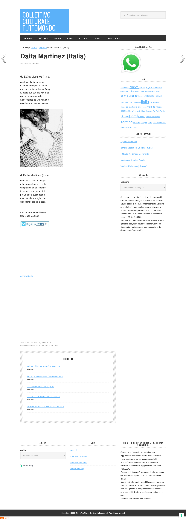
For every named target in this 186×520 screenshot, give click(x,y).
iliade (139, 102)
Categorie (125, 181)
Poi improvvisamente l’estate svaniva (45, 376)
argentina (151, 87)
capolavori (124, 91)
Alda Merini (125, 87)
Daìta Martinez (47, 345)
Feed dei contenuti (78, 456)
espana (142, 96)
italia (43, 342)
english (134, 95)
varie (134, 127)
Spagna (144, 122)
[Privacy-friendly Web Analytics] (5, 518)
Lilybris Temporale (129, 141)
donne (124, 96)
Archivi (23, 450)
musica (151, 106)
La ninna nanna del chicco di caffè (43, 396)
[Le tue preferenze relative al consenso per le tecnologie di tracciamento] (181, 515)
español (36, 342)
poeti (49, 342)
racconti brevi (150, 116)
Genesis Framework (100, 513)
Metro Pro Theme (82, 513)
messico (124, 106)
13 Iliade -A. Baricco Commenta (135, 153)
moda (144, 107)
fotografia (149, 95)
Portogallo (141, 116)
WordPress (113, 513)
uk (164, 122)
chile (131, 91)
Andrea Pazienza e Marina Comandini (45, 406)
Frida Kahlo (125, 102)
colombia (140, 91)
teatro (150, 122)
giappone (133, 102)
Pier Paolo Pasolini (159, 111)
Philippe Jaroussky (146, 111)
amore (134, 87)
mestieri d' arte (135, 106)
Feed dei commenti (78, 462)
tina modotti (158, 122)
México (159, 106)
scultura (136, 122)
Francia (158, 95)
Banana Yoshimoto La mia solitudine (137, 147)
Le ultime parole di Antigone (40, 386)
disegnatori (155, 91)
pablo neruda (131, 111)
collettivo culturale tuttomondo (39, 21)
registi (157, 116)
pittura (125, 116)
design (147, 91)
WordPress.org (77, 468)
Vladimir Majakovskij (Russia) (134, 166)
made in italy (155, 102)
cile (134, 91)
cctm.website (26, 275)
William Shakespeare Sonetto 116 (43, 366)
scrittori (127, 121)
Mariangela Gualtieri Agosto (133, 159)
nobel (123, 110)
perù (138, 111)
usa (130, 127)
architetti (142, 87)
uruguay (124, 127)
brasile (159, 87)
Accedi (73, 450)
